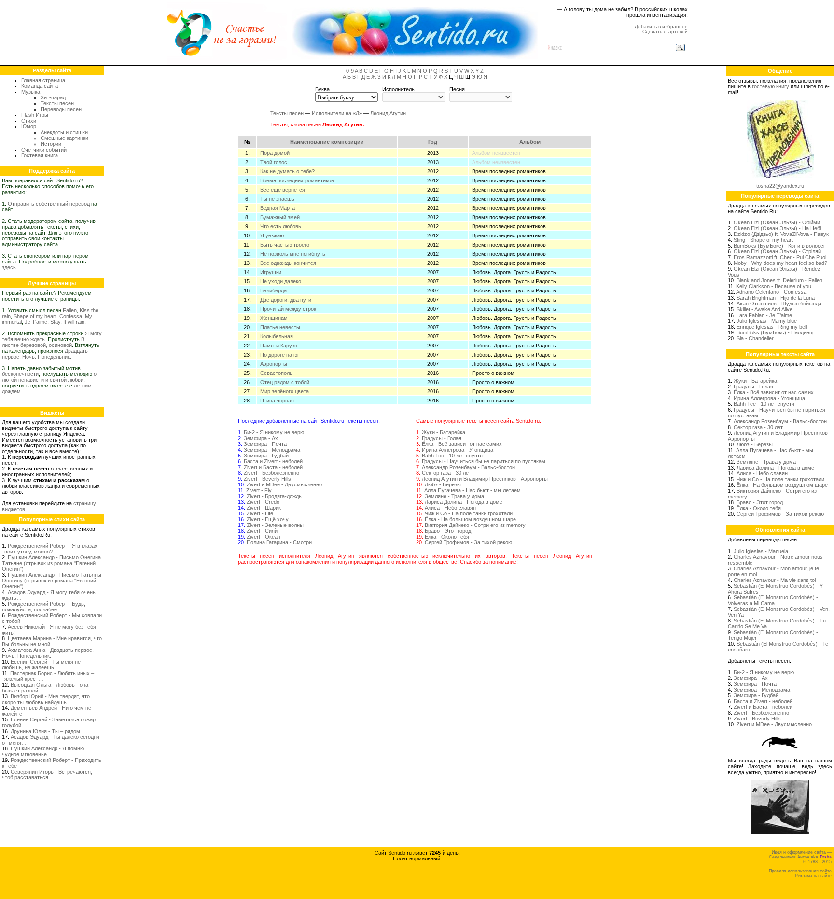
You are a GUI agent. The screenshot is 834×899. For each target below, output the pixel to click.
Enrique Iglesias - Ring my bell (772, 327)
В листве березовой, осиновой (43, 342)
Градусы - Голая (441, 438)
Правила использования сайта (800, 871)
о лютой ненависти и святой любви (49, 377)
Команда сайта (39, 86)
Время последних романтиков (297, 180)
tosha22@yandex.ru (780, 186)
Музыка (30, 92)
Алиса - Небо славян (450, 508)
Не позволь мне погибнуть (292, 254)
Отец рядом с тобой (284, 382)
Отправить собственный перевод (49, 204)
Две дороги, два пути (285, 300)
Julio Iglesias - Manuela (761, 551)
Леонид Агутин (388, 113)
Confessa (70, 316)
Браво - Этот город (448, 531)
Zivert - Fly (259, 490)
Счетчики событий (44, 149)
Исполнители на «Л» (337, 113)
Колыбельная (276, 336)
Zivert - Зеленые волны (275, 525)
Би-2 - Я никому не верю (274, 432)
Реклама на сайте (813, 875)
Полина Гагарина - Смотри (279, 542)
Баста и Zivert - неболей (273, 461)
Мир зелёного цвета (284, 391)
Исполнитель (398, 89)
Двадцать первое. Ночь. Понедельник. (45, 354)
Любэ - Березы (443, 484)
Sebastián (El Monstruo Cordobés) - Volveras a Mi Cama (773, 600)
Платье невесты (280, 327)
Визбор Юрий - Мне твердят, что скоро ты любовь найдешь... (46, 699)
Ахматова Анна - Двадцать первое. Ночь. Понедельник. (48, 653)
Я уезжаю (272, 235)
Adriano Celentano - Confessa (771, 292)
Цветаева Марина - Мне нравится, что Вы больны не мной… (52, 641)
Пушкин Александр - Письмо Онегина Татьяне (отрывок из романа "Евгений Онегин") (51, 563)
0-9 (350, 71)
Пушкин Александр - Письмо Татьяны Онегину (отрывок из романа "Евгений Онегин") (51, 580)
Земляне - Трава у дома (454, 496)
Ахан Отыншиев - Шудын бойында (779, 303)
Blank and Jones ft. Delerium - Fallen (779, 280)
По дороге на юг (279, 355)
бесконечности (20, 374)
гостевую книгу (770, 86)
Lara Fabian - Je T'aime (764, 315)
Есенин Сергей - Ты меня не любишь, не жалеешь (41, 664)
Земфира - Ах (261, 438)
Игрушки (270, 272)
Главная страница (43, 80)
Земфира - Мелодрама (272, 450)
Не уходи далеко (280, 281)
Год (432, 142)
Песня (457, 89)
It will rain (73, 322)
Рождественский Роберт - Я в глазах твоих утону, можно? (49, 548)
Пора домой (275, 153)
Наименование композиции (327, 142)
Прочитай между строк (288, 309)
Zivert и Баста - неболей (273, 467)
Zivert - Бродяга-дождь (274, 496)
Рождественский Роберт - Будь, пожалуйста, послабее (43, 606)
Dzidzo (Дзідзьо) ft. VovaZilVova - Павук (781, 234)
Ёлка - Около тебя (447, 536)
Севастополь (276, 373)
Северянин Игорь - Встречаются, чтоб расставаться (47, 774)
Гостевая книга (39, 155)
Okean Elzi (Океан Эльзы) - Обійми (777, 222)
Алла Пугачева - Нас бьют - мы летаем (472, 490)
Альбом (530, 142)
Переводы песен (61, 109)
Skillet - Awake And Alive (764, 309)
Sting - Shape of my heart (763, 240)
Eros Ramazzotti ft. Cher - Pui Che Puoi (780, 257)
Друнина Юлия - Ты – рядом (45, 731)
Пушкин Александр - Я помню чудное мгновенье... (43, 751)
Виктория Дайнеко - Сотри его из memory (475, 525)
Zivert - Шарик (264, 508)
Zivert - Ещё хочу (268, 519)
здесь (9, 267)
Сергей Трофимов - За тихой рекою (468, 542)
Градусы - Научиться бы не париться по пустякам (483, 461)
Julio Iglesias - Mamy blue (767, 321)
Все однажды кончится (288, 263)
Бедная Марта (277, 208)
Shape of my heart (35, 316)
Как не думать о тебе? (287, 171)
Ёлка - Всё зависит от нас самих (462, 444)
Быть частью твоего (284, 245)
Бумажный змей (280, 217)
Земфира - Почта (265, 444)
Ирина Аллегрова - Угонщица (457, 450)
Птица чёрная (277, 400)
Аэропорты (273, 364)
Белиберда (273, 290)
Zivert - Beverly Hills (267, 479)
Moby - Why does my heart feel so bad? (780, 263)
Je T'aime (36, 322)
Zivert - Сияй (262, 531)
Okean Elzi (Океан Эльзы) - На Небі (777, 228)
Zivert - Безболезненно (271, 473)
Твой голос (273, 162)
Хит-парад (53, 97)
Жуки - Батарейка (443, 432)
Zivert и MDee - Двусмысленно (284, 484)
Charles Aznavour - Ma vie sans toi (775, 580)
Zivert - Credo (263, 502)
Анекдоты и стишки (64, 132)
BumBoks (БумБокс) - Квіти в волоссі (779, 246)
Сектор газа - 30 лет (446, 473)
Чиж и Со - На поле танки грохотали (469, 513)
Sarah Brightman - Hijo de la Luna (776, 298)
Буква (322, 89)
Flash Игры (34, 115)
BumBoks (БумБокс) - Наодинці (775, 332)
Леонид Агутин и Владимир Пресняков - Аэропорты (485, 479)
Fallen (70, 310)
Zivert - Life (260, 513)
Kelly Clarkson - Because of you (773, 286)
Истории (51, 144)
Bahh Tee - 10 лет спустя (452, 455)
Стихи (28, 121)
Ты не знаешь (277, 199)
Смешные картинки (64, 138)
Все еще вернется (282, 190)
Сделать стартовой (665, 31)
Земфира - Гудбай (266, 455)
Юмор (28, 126)
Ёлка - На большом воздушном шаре (470, 519)
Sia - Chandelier (755, 338)
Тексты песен (57, 103)
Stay (55, 322)
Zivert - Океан (263, 536)
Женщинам (274, 318)
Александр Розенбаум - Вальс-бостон (468, 467)
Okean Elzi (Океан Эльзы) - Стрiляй (777, 251)
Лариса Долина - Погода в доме (463, 502)
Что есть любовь (280, 226)
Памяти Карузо (278, 345)
